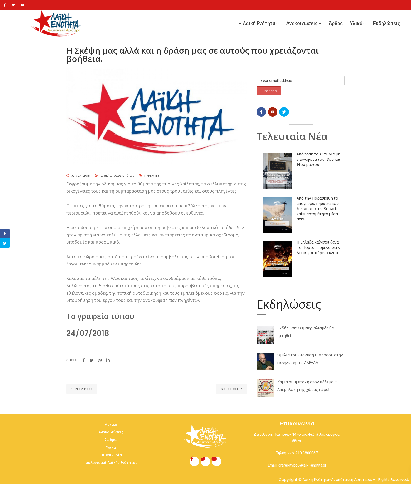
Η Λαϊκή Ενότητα (256, 23)
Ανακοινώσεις (302, 23)
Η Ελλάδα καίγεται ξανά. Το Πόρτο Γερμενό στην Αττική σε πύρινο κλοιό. (318, 247)
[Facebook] (5, 5)
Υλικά (356, 23)
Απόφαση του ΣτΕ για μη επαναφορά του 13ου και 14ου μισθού (318, 159)
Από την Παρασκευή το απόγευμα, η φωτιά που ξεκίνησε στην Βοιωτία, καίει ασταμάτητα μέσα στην (318, 208)
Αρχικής (105, 175)
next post (230, 388)
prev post (83, 388)
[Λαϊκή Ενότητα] (57, 23)
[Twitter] (13, 5)
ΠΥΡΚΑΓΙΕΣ (151, 175)
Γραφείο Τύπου (124, 175)
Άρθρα (336, 23)
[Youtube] (23, 5)
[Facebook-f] (194, 461)
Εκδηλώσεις (386, 23)
